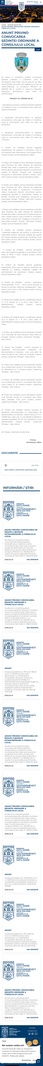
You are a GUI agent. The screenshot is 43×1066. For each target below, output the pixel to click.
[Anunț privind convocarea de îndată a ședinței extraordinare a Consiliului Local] (19, 510)
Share (38, 49)
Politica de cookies (17, 1056)
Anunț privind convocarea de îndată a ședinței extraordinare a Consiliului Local (21, 533)
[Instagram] (32, 1034)
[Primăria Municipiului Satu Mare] (21, 6)
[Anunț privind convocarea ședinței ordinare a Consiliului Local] (19, 581)
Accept (35, 1060)
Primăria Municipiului (9, 2)
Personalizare (26, 1060)
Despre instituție (14, 25)
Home (4, 25)
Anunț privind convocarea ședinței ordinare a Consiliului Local (19, 602)
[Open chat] (38, 1061)
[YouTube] (35, 1034)
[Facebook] (29, 1034)
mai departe (32, 560)
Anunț (8, 668)
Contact (32, 1028)
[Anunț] (19, 649)
